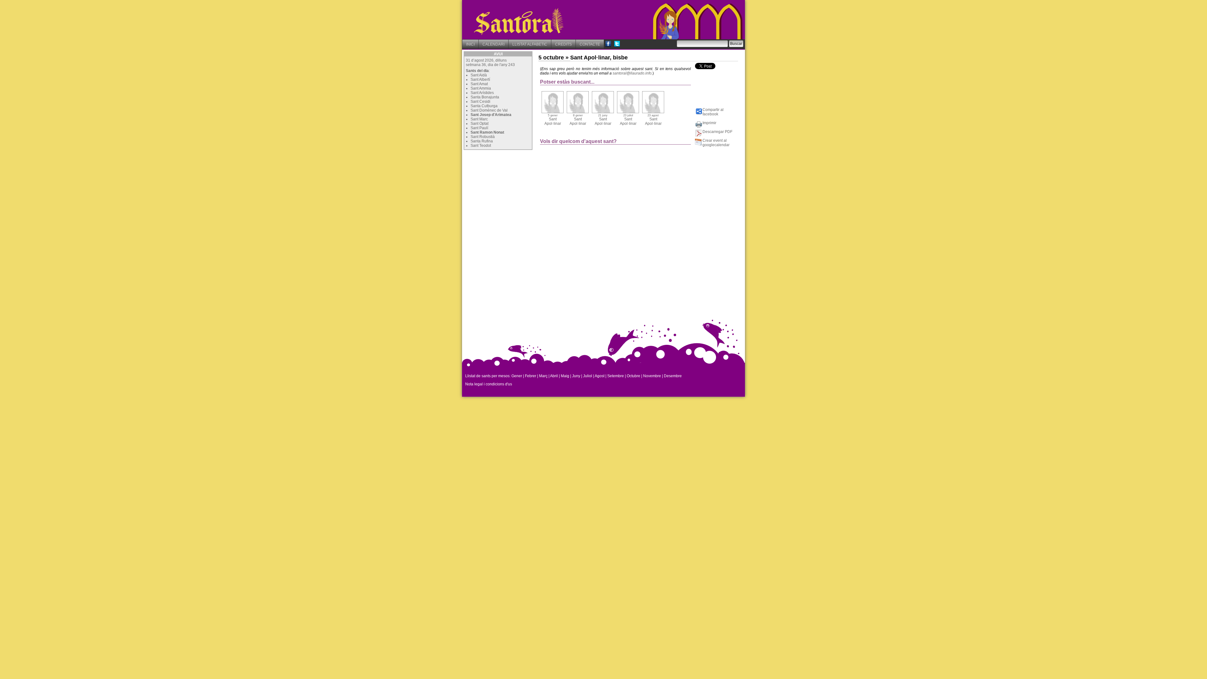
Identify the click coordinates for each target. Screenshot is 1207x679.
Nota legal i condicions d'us (488, 384)
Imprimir (709, 123)
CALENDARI (493, 44)
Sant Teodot (481, 145)
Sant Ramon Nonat (487, 132)
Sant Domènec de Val (489, 110)
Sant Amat (479, 84)
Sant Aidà (479, 75)
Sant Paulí (479, 128)
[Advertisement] (511, 191)
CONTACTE (590, 44)
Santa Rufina (482, 141)
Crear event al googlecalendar (716, 142)
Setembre (615, 376)
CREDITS (563, 44)
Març (543, 376)
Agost (599, 376)
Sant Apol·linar (552, 120)
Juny (576, 376)
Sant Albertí (480, 79)
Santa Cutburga (484, 106)
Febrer (530, 376)
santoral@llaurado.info (632, 73)
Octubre (633, 376)
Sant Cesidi (480, 101)
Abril (554, 376)
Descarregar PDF (717, 132)
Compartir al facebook (713, 112)
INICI (470, 44)
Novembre (652, 376)
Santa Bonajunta (485, 97)
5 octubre (551, 57)
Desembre (673, 376)
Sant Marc (479, 119)
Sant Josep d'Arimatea (491, 115)
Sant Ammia (481, 88)
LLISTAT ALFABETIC (529, 44)
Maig (565, 376)
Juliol (587, 376)
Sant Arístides (482, 93)
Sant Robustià (483, 137)
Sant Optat (479, 123)
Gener (516, 376)
